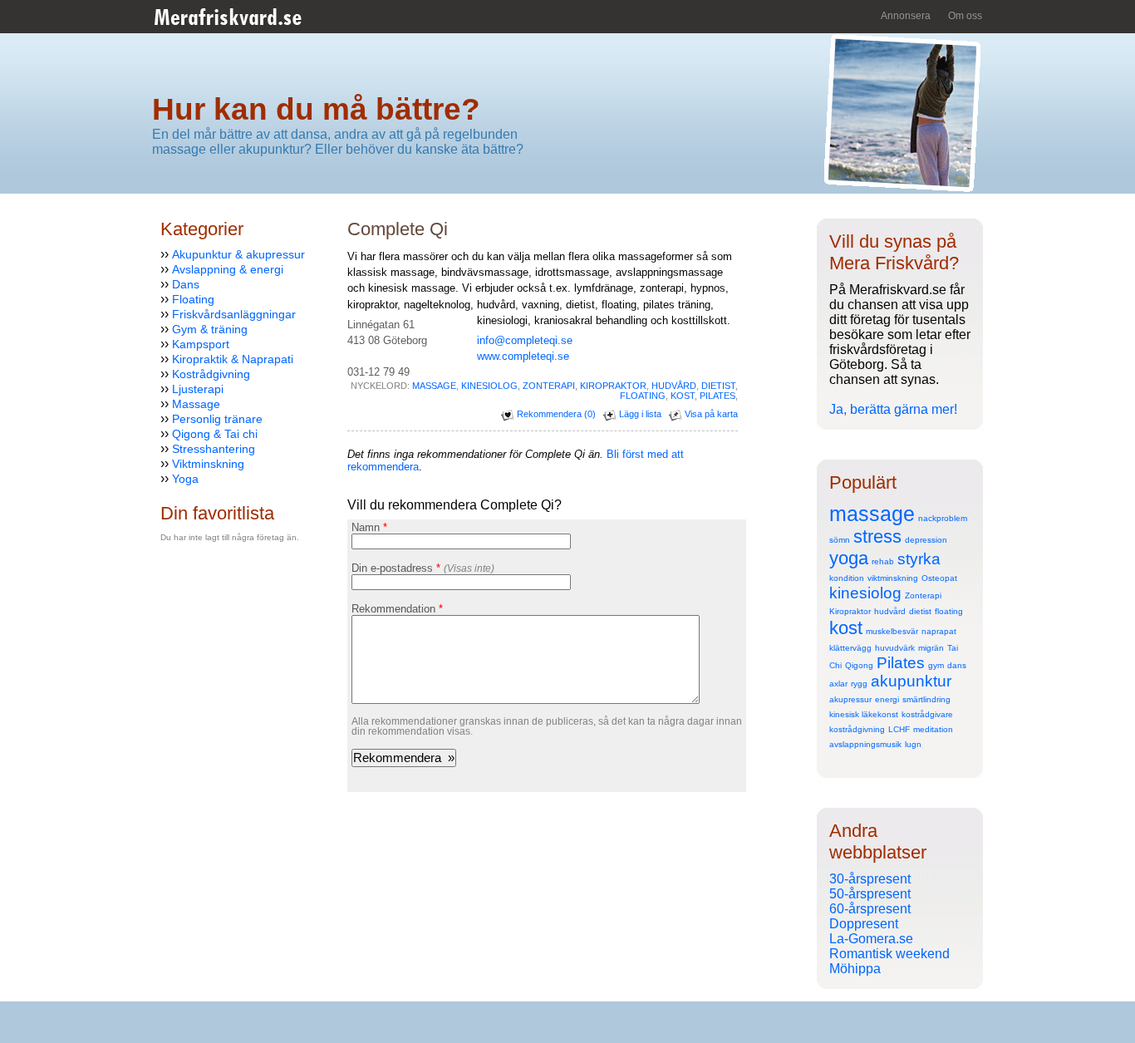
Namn (369, 527)
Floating (193, 299)
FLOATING (643, 396)
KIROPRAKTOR (613, 386)
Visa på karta (710, 414)
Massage (196, 404)
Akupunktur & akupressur (238, 254)
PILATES (717, 396)
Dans (185, 284)
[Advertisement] (210, 679)
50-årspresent (870, 894)
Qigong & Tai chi (215, 433)
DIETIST (718, 386)
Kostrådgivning (211, 374)
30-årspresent (870, 879)
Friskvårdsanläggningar (234, 314)
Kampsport (200, 344)
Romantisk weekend (889, 954)
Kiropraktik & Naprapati (232, 359)
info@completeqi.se (524, 340)
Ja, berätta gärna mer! (893, 409)
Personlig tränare (217, 419)
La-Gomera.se (871, 939)
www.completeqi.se (523, 356)
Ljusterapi (198, 389)
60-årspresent (870, 909)
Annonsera (906, 16)
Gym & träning (210, 329)
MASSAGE (434, 386)
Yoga (185, 478)
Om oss (965, 16)
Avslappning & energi (227, 269)
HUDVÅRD (673, 386)
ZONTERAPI (549, 386)
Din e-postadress (422, 568)
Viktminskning (208, 463)
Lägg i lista (639, 414)
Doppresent (863, 924)
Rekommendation (397, 609)
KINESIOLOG (489, 386)
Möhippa (855, 969)
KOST (683, 396)
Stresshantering (213, 448)
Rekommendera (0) (555, 414)
